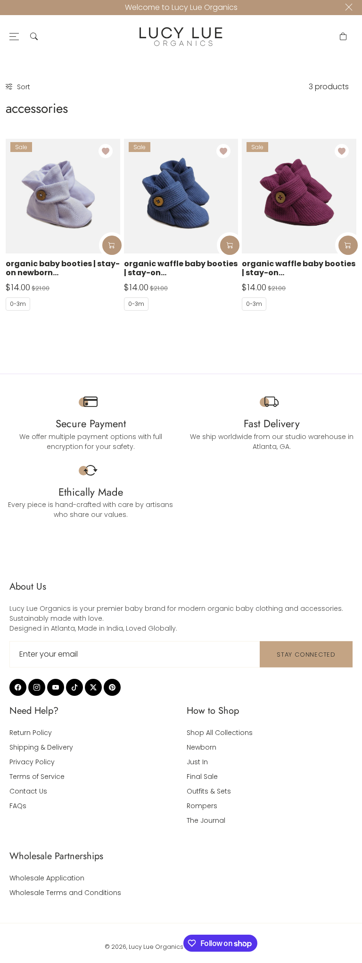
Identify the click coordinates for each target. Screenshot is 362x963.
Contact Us (28, 791)
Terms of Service (37, 776)
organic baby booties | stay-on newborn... (63, 268)
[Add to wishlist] (105, 151)
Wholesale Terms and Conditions (65, 892)
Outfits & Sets (209, 791)
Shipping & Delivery (41, 747)
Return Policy (30, 732)
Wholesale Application (46, 878)
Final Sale (202, 776)
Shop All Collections (220, 732)
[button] (34, 36)
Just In (197, 762)
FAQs (17, 806)
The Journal (206, 820)
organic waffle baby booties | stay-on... (181, 268)
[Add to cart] (112, 245)
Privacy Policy (32, 762)
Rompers (202, 806)
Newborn (201, 747)
